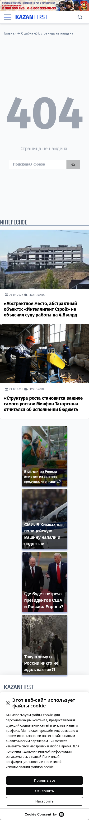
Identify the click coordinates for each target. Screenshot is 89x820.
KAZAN (31, 17)
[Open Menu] (7, 17)
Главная (10, 33)
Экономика (37, 295)
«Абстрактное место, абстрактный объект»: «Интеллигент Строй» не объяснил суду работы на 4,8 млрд (40, 309)
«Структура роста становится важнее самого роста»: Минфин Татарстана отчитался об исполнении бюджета (43, 403)
